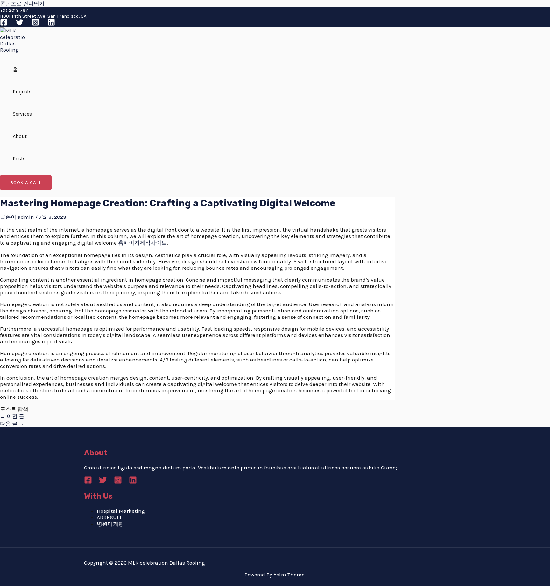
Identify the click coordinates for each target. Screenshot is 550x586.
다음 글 (12, 423)
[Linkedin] (51, 24)
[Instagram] (35, 24)
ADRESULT (109, 517)
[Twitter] (19, 24)
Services (22, 114)
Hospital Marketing (121, 511)
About (20, 136)
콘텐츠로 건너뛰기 (22, 3)
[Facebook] (3, 24)
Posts (19, 158)
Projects (22, 92)
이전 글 (12, 416)
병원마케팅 (110, 524)
